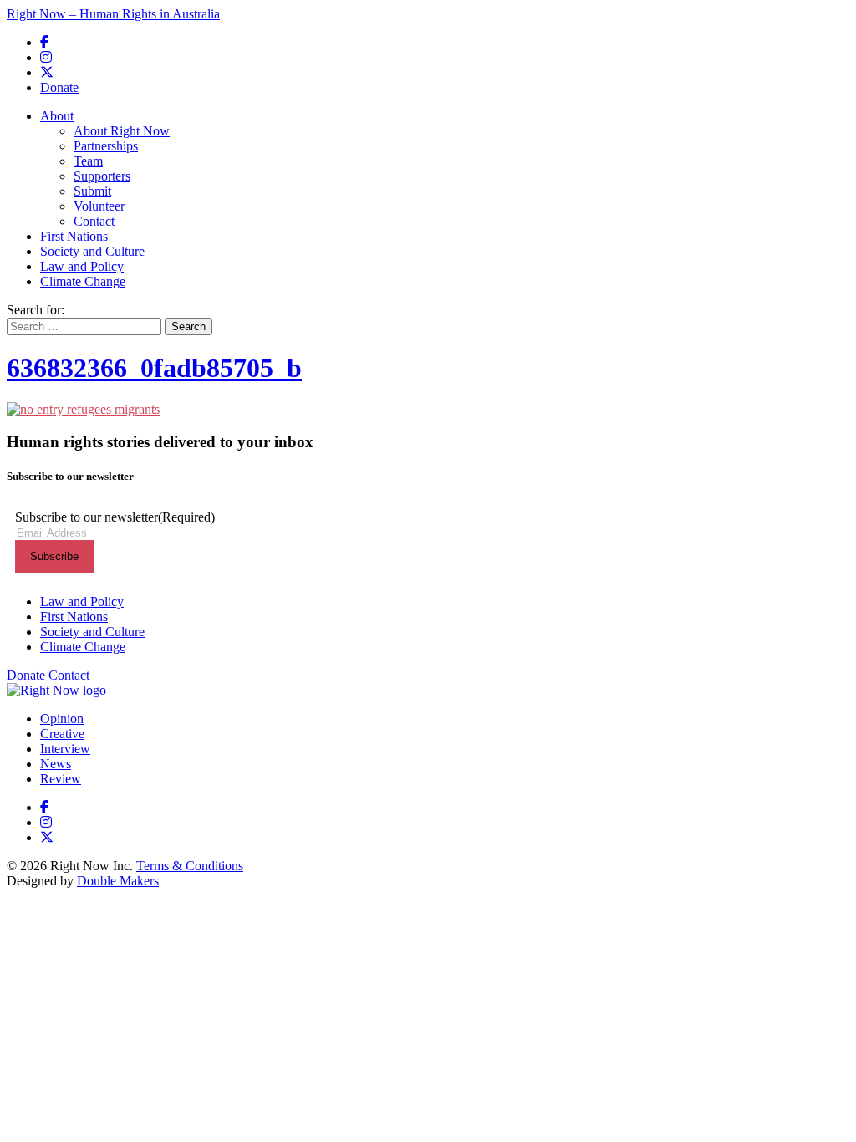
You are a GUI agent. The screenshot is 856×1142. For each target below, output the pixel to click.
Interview (65, 749)
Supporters (102, 176)
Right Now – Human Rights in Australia (113, 14)
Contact (94, 221)
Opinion (62, 718)
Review (60, 779)
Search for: (35, 310)
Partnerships (106, 146)
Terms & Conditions (189, 866)
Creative (62, 733)
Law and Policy (82, 266)
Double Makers (118, 881)
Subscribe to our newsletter (115, 517)
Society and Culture (92, 251)
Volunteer (99, 206)
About (57, 116)
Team (88, 161)
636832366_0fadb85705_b (154, 368)
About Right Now (122, 131)
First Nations (74, 236)
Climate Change (82, 281)
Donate (59, 87)
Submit (92, 191)
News (55, 764)
